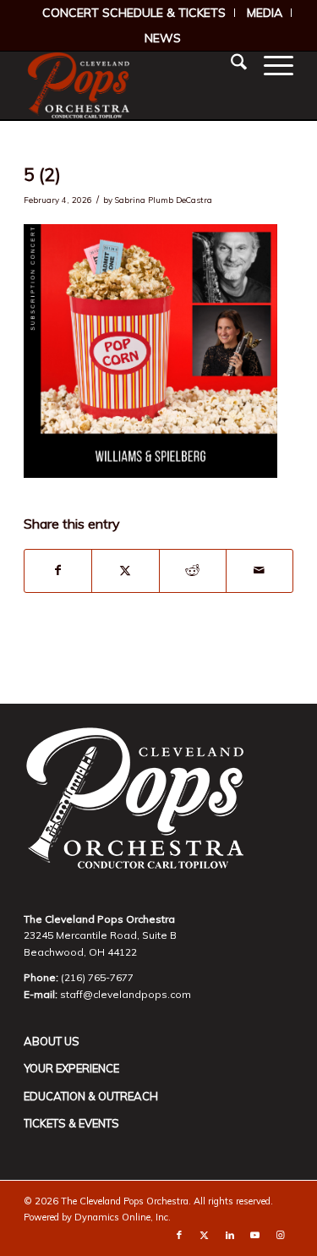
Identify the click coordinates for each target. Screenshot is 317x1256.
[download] (131, 85)
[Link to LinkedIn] (230, 1235)
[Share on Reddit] (193, 571)
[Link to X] (204, 1235)
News (163, 38)
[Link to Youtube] (255, 1235)
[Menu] (270, 64)
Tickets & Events (71, 1123)
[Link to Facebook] (179, 1235)
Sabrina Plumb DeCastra (163, 200)
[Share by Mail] (259, 571)
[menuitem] (134, 12)
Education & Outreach (91, 1096)
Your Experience (71, 1068)
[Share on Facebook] (58, 571)
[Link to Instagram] (280, 1235)
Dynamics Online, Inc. (122, 1217)
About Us (51, 1041)
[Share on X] (125, 571)
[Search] (230, 64)
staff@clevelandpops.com (125, 994)
